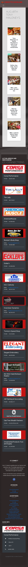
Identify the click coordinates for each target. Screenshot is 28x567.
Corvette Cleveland (13, 2)
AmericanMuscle (14, 492)
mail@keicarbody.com (13, 287)
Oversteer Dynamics (14, 509)
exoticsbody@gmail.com (13, 243)
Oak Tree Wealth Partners (14, 517)
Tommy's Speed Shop (14, 511)
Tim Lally (14, 491)
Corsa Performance (14, 489)
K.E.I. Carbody (14, 508)
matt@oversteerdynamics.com (15, 310)
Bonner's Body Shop (14, 505)
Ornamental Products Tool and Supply (14, 518)
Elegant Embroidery (14, 512)
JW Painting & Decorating (14, 515)
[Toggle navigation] (3, 5)
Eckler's (14, 506)
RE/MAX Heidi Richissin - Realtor (14, 514)
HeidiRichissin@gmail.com (14, 378)
